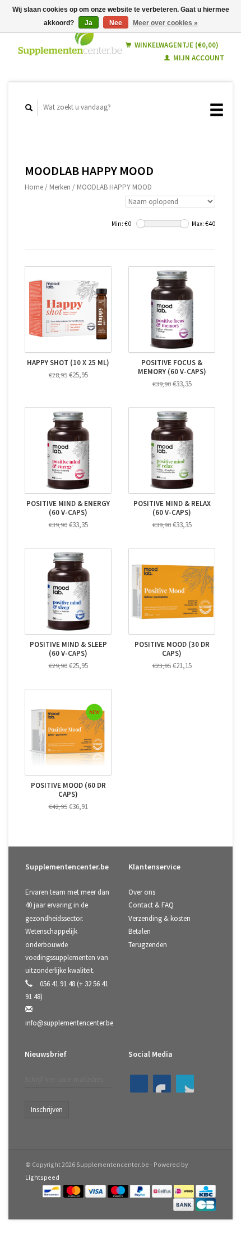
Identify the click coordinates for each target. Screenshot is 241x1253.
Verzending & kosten (159, 918)
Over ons (141, 892)
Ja (88, 23)
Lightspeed (42, 1177)
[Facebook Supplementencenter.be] (139, 1084)
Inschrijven (47, 1109)
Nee (115, 23)
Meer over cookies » (165, 23)
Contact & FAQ (151, 905)
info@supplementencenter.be (69, 1023)
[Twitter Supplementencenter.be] (162, 1084)
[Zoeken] (29, 108)
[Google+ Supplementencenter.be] (185, 1084)
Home (34, 187)
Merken (60, 187)
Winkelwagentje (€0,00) (176, 45)
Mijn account (198, 58)
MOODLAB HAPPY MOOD (114, 187)
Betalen (139, 931)
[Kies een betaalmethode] (52, 1190)
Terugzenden (147, 944)
